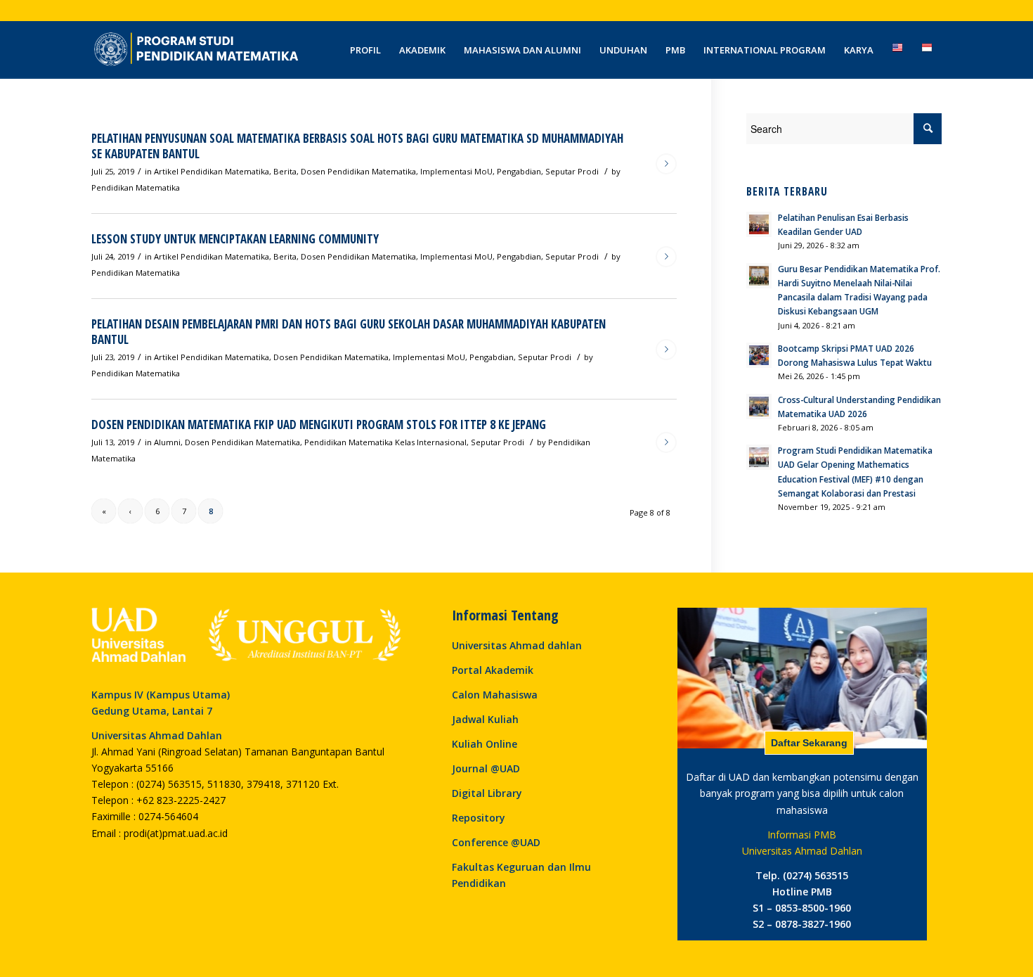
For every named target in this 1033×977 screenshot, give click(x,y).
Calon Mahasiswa (495, 694)
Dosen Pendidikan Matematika (358, 171)
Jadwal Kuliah (485, 719)
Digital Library (487, 793)
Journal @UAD (486, 768)
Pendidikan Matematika (135, 187)
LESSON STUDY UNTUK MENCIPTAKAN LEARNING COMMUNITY (235, 239)
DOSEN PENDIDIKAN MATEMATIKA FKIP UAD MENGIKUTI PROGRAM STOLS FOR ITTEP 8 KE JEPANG (318, 424)
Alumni (167, 442)
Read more (666, 163)
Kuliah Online (484, 744)
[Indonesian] (927, 50)
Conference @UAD (496, 842)
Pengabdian (519, 171)
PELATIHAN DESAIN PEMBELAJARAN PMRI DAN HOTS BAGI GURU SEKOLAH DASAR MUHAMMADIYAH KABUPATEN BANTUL (348, 331)
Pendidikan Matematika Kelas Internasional (385, 442)
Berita (285, 171)
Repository (478, 817)
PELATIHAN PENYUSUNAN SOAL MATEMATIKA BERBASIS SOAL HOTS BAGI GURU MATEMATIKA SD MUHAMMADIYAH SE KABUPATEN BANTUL (357, 146)
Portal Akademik (492, 670)
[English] (897, 50)
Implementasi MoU (456, 171)
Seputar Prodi (572, 171)
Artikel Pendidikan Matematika (211, 171)
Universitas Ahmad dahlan (517, 645)
